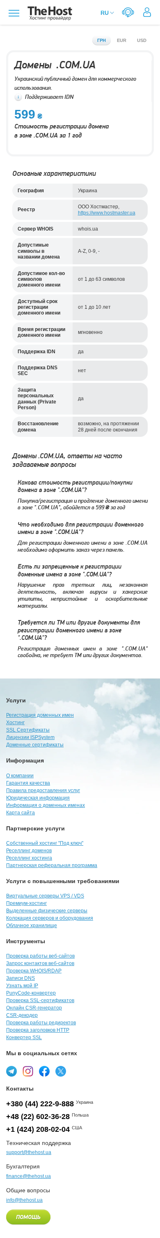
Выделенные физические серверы (46, 911)
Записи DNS (20, 978)
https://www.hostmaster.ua (106, 213)
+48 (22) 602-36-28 (38, 1116)
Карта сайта (20, 813)
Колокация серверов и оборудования (49, 918)
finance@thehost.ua (28, 1176)
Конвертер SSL (24, 1037)
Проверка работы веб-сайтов (40, 956)
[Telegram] (11, 1071)
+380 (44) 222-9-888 (40, 1104)
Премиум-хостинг (26, 903)
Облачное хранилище (31, 925)
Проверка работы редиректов (41, 1023)
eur (121, 40)
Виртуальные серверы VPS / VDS (45, 896)
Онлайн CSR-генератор (34, 1008)
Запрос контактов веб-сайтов (40, 963)
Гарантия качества (28, 783)
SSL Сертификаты (28, 730)
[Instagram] (28, 1071)
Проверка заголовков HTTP (37, 1030)
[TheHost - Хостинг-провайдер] (48, 13)
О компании (20, 776)
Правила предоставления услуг (43, 790)
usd (141, 40)
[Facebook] (44, 1071)
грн (101, 40)
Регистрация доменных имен (40, 715)
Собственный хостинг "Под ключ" (44, 843)
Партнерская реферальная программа (51, 865)
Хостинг (15, 722)
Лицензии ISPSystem (30, 737)
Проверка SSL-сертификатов (40, 1000)
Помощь (28, 1217)
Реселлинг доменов (29, 850)
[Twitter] (60, 1071)
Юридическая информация (38, 798)
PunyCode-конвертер (31, 993)
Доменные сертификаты (35, 745)
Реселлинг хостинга (29, 858)
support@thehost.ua (28, 1152)
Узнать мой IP (22, 986)
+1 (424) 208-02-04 (38, 1129)
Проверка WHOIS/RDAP (34, 971)
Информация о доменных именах (45, 805)
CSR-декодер (22, 1015)
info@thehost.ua (24, 1200)
